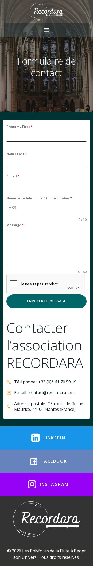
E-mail (12, 176)
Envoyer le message (46, 301)
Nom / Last (16, 154)
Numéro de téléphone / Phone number (39, 198)
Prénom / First (19, 126)
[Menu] (46, 30)
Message (15, 225)
